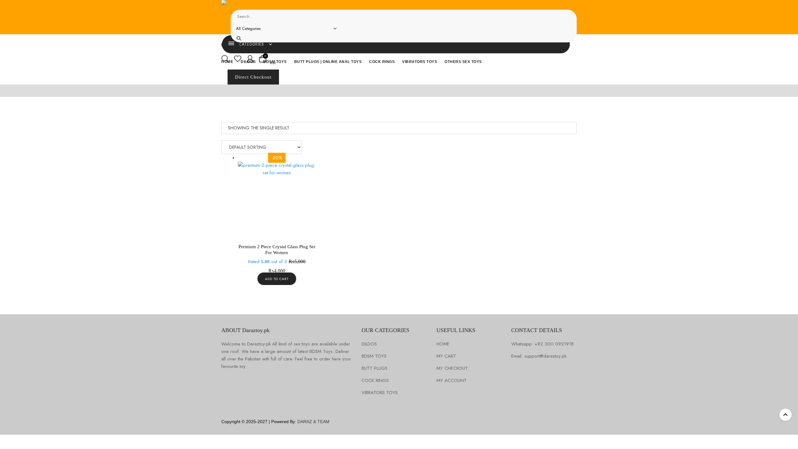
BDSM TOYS (374, 356)
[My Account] (250, 60)
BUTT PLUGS (374, 368)
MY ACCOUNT (451, 380)
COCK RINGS (375, 380)
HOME (442, 344)
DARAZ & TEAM (313, 421)
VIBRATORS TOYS (380, 392)
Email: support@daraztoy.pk (538, 356)
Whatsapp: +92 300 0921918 (542, 344)
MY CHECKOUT (452, 368)
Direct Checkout (253, 77)
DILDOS (369, 344)
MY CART (446, 356)
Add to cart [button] (277, 278)
